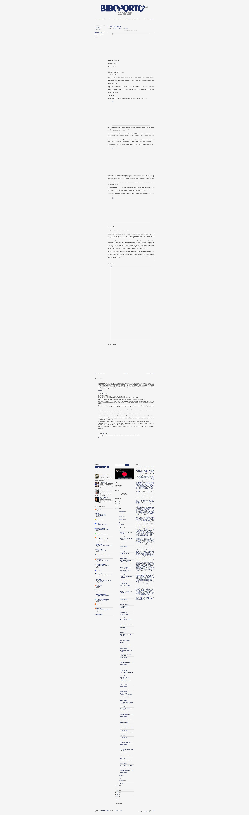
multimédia (148, 539)
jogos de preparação (146, 521)
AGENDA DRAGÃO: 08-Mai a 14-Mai (126, 714)
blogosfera (141, 488)
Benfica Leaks (98, 608)
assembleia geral (143, 486)
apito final (152, 481)
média (146, 534)
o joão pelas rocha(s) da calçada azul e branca (145, 554)
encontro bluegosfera (150, 506)
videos (102, 34)
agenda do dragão (142, 477)
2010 (117, 792)
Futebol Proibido (99, 603)
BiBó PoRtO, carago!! (105, 810)
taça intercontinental (140, 590)
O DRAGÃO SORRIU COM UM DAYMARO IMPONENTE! (125, 681)
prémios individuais (150, 574)
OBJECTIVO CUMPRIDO (124, 688)
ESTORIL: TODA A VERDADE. (105, 474)
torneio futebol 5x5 (145, 593)
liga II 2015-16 (148, 532)
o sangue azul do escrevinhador (145, 561)
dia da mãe (139, 499)
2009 (117, 794)
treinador (137, 594)
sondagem (139, 584)
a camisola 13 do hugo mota (145, 468)
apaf (148, 479)
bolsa (152, 488)
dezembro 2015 (122, 511)
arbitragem (97, 32)
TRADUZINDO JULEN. (124, 684)
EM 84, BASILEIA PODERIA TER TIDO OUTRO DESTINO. (126, 655)
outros (151, 566)
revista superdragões (139, 580)
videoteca (137, 598)
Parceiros (144, 18)
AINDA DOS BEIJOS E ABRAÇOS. (126, 767)
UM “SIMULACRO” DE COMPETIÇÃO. (104, 498)
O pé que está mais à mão (101, 594)
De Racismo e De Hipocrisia (101, 550)
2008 (117, 796)
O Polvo (97, 513)
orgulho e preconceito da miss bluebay (143, 565)
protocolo (137, 576)
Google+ (126, 28)
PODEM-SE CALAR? (123, 612)
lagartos (149, 523)
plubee (144, 570)
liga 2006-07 (142, 524)
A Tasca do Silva (99, 559)
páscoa (138, 568)
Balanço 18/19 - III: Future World (102, 560)
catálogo (143, 493)
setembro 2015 (122, 519)
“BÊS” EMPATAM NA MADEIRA (125, 585)
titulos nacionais (146, 592)
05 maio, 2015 (104, 433)
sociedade (146, 583)
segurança (151, 581)
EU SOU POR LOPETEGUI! (124, 711)
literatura (142, 533)
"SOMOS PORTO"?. (123, 627)
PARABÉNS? (122, 642)
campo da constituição (140, 490)
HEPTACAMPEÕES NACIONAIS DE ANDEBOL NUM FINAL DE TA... (126, 561)
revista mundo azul (150, 579)
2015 (117, 508)
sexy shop (151, 582)
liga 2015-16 (146, 528)
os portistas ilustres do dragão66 (145, 566)
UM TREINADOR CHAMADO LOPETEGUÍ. (125, 667)
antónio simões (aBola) (141, 479)
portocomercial (138, 573)
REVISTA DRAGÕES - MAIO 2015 (126, 765)
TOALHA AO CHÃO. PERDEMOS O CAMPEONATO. (126, 728)
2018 (117, 503)
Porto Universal (99, 573)
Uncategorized (150, 18)
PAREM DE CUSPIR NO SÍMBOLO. (126, 619)
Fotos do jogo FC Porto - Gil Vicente (102, 534)
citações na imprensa (140, 494)
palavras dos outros (139, 567)
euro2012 (145, 511)
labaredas (144, 523)
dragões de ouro (146, 502)
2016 (117, 506)
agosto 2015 (121, 522)
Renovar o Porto (99, 537)
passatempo (143, 568)
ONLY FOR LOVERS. (123, 659)
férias (141, 512)
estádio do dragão (145, 509)
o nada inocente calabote (141, 558)
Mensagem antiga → (150, 373)
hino (143, 517)
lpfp (151, 533)
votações (137, 599)
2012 (117, 788)
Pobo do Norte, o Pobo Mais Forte (102, 599)
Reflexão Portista (99, 544)
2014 (117, 785)
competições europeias (140, 496)
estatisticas (147, 510)
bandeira (140, 487)
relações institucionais (150, 577)
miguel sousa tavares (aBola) (142, 535)
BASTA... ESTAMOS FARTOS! (105, 482)
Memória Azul (98, 509)
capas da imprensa (123, 536)
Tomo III (97, 589)
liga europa (148, 530)
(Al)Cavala (98, 586)
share (136, 583)
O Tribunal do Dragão (100, 553)
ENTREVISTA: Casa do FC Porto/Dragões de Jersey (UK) (126, 694)
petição (141, 569)
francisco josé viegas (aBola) (142, 516)
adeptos (152, 476)
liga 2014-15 (101, 32)
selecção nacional (139, 582)
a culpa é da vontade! (100, 590)
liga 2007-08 (148, 524)
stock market (145, 584)
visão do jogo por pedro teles (146, 598)
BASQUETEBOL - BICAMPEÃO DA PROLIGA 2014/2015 (126, 592)
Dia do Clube (98, 579)
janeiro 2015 (121, 783)
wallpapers (142, 599)
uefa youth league (146, 595)
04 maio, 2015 (104, 393)
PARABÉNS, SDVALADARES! (125, 742)
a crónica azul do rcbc (148, 470)
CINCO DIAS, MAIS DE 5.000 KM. (126, 760)
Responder (100, 390)
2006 (117, 799)
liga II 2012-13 (145, 531)
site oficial (140, 583)
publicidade (142, 576)
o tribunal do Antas (141, 563)
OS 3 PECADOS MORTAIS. (124, 553)
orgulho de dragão (148, 564)
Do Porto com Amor (99, 549)
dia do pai (145, 499)
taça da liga (138, 588)
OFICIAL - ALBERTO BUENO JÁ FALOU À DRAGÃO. (125, 568)
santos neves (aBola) (144, 581)
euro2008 (140, 511)
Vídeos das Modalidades (101, 564)
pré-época (145, 573)
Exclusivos (134, 18)
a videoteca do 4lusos (100, 31)
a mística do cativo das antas (145, 472)
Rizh (153, 810)
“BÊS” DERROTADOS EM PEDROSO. (126, 732)
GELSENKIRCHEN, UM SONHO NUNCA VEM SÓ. (125, 571)
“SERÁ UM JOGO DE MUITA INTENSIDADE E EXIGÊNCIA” (125, 646)
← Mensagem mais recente (100, 373)
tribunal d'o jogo (98, 34)
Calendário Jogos (127, 18)
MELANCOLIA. (122, 597)
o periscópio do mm (147, 560)
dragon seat (148, 503)
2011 (117, 790)
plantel (138, 570)
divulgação (143, 500)
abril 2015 (120, 775)
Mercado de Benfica (100, 570)
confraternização (151, 498)
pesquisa (137, 569)
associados (150, 486)
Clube (100, 18)
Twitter (121, 28)
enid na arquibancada (141, 507)
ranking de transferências (140, 577)
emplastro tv (150, 504)
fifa (141, 513)
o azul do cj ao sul (146, 542)
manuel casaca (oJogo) (139, 534)
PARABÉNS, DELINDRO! (124, 722)
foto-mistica (149, 514)
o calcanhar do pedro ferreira (145, 545)
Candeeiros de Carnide (100, 528)
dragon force (141, 503)
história (152, 517)
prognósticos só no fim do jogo (143, 575)
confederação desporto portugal (141, 498)
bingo (136, 488)
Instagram (100, 467)
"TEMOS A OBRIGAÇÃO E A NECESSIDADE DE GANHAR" (125, 698)
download (151, 500)
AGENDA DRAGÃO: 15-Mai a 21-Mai (126, 662)
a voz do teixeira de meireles (144, 476)
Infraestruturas (112, 18)
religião (138, 578)
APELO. (121, 544)
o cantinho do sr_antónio (145, 546)
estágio (141, 510)
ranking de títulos (149, 576)
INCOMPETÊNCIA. (123, 632)
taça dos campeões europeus (147, 589)
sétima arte (146, 582)
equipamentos (147, 508)
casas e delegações (145, 492)
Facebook (115, 28)
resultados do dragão (148, 578)
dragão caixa (138, 501)
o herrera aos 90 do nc (148, 552)
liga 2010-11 (149, 525)
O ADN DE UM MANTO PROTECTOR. (126, 672)
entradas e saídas (150, 507)
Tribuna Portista (99, 585)
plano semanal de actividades (149, 569)
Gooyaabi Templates (118, 810)
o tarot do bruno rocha (149, 562)
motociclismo (145, 538)
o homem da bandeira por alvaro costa (143, 553)
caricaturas (148, 491)
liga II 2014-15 (141, 532)
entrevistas (140, 508)
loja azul (147, 533)
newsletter (144, 540)
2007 (117, 798)
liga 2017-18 (141, 529)
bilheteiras (151, 487)
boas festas (147, 488)
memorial (150, 534)
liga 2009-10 (143, 525)
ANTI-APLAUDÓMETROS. (124, 604)
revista (137, 579)
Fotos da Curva (99, 616)
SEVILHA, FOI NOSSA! (124, 614)
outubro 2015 (121, 516)
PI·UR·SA (121, 548)
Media (117, 18)
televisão (146, 591)
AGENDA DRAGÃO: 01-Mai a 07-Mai (126, 770)
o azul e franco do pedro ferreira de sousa (145, 543)
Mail (105, 467)
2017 (117, 505)
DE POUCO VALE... (123, 746)
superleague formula (144, 585)
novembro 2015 (122, 513)
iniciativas (137, 521)
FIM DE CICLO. (122, 735)
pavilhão (150, 568)
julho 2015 (121, 524)
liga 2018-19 (148, 529)
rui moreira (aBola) (148, 580)
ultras (140, 597)
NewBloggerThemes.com (149, 811)
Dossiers (139, 18)
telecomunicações (138, 591)
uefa (141, 595)
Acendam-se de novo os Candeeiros (102, 529)
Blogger (101, 811)
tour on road (151, 593)
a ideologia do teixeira (143, 471)
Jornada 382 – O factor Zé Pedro (102, 524)
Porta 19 (97, 523)
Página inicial (125, 373)
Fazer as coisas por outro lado (101, 600)
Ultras (121, 18)
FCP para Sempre (99, 533)
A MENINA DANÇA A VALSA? (125, 555)
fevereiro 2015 (121, 780)
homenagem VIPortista (144, 518)
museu (140, 540)
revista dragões (142, 579)
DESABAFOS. (122, 758)
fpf (153, 514)
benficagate (145, 487)
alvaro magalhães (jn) (150, 478)
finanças (145, 513)
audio (136, 487)
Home (96, 18)
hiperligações (148, 517)
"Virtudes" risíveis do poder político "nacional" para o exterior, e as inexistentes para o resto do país (102, 539)
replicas (141, 578)
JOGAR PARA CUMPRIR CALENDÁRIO (124, 607)
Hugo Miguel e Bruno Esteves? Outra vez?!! (104, 545)
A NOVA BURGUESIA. (124, 601)
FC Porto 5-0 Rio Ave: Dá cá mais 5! (102, 595)
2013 (117, 787)
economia (140, 504)
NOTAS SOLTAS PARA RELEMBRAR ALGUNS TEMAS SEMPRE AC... (126, 703)
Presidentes (104, 18)
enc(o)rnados (139, 506)
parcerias (152, 567)
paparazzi (147, 567)
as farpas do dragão (147, 483)
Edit (96, 37)
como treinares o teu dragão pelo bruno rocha (145, 495)
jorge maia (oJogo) (144, 522)
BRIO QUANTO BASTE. (114, 26)
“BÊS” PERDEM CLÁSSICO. (125, 640)
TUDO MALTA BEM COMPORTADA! (106, 489)
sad (136, 581)
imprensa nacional (147, 520)
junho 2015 (121, 527)
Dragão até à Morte (99, 614)
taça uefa (149, 590)
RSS (108, 467)
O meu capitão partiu (100, 520)
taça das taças (146, 588)
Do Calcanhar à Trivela (100, 519)
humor (146, 519)
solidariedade (152, 583)
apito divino (145, 481)
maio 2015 (121, 530)
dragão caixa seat (145, 501)
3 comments (98, 35)
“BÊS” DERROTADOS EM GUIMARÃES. (124, 678)
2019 (117, 501)
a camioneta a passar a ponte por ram (145, 466)
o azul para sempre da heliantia (145, 544)
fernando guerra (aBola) (147, 512)
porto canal (149, 571)
